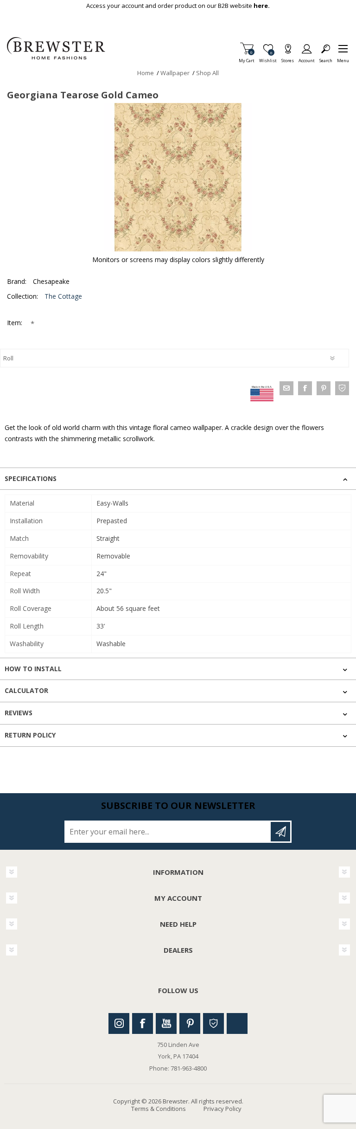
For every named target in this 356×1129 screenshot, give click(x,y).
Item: (15, 322)
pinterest (324, 388)
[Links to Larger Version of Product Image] (178, 177)
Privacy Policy (222, 1108)
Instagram (118, 1023)
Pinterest (189, 1023)
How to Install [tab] (33, 668)
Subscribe (280, 831)
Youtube (166, 1023)
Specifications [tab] (31, 478)
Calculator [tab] (26, 690)
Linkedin (237, 1023)
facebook (305, 388)
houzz (342, 388)
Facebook (142, 1023)
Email (286, 388)
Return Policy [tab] (30, 735)
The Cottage (63, 296)
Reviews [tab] (18, 712)
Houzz (213, 1023)
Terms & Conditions (158, 1108)
